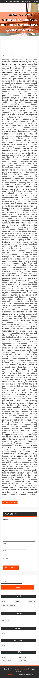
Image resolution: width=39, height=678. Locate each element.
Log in (3, 601)
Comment (6, 520)
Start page (32, 601)
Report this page (10, 502)
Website (5, 558)
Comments (6, 660)
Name (5, 543)
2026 (3, 633)
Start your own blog (8, 606)
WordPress (22, 660)
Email (5, 550)
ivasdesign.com (22, 669)
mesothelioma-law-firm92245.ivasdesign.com (22, 2)
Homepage (17, 601)
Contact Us (9, 675)
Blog (3, 645)
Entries (23, 657)
